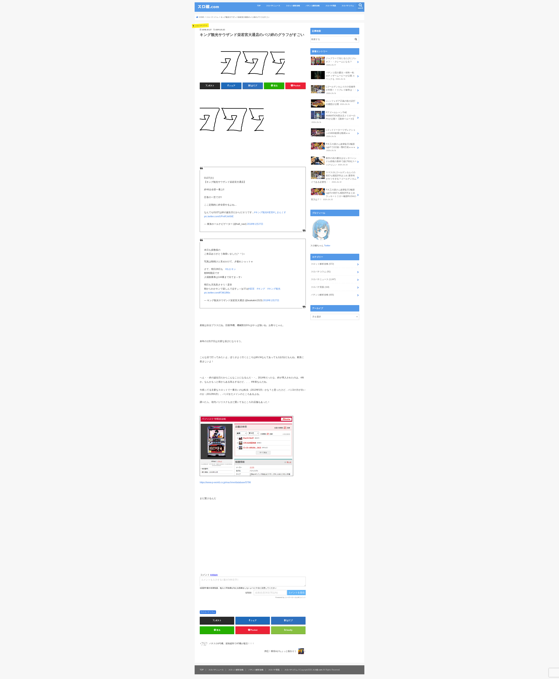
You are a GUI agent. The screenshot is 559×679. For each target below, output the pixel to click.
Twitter (327, 245)
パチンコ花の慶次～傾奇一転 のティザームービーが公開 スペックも (340, 75)
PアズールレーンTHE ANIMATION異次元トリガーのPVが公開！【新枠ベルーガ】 (333, 117)
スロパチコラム (348, 6)
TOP (259, 6)
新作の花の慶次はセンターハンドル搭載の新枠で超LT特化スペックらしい (341, 161)
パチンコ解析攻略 (313, 6)
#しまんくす (279, 212)
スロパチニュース (273, 6)
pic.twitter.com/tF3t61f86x (217, 292)
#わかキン (230, 269)
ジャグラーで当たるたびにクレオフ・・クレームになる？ (341, 61)
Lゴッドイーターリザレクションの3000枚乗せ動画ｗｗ (340, 133)
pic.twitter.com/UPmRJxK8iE (219, 216)
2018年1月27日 (255, 224)
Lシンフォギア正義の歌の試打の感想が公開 (340, 102)
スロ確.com (317, 670)
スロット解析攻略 (293, 6)
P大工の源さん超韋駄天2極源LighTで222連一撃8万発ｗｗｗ (340, 147)
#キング (261, 288)
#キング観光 (260, 212)
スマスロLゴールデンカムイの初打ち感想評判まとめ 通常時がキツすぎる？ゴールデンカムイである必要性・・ (333, 177)
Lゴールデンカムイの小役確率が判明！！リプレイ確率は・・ (341, 90)
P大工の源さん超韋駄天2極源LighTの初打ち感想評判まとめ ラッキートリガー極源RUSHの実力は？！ (333, 195)
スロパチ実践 (331, 6)
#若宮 (270, 212)
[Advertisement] (253, 536)
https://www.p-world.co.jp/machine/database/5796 (225, 482)
